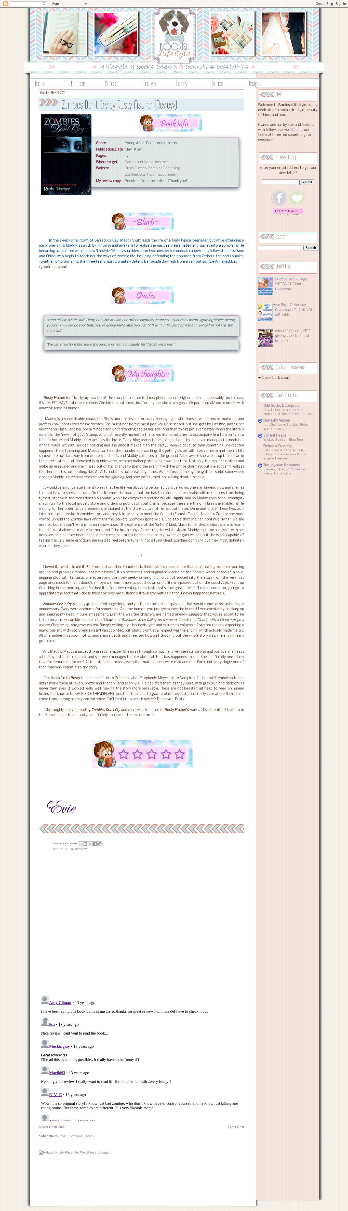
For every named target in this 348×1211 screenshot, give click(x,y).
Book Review (76, 849)
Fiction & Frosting (277, 446)
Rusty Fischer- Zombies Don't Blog (152, 168)
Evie (291, 125)
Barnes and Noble (139, 162)
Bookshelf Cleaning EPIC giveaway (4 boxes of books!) (291, 336)
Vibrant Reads (274, 436)
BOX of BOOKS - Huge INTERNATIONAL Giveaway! (289, 284)
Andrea (307, 125)
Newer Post (47, 1127)
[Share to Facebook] (95, 843)
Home (39, 83)
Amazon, (162, 162)
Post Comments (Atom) (77, 1136)
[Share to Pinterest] (99, 843)
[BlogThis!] (85, 843)
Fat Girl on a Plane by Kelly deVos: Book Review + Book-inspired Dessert (285, 454)
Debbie (296, 130)
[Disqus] (141, 926)
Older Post (236, 1127)
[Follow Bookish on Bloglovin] (288, 214)
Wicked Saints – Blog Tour (283, 439)
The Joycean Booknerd (281, 465)
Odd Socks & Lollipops (281, 406)
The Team (77, 83)
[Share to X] (90, 843)
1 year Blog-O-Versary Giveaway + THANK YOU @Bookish (292, 310)
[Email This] (80, 843)
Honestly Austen (276, 421)
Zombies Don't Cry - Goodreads (150, 175)
